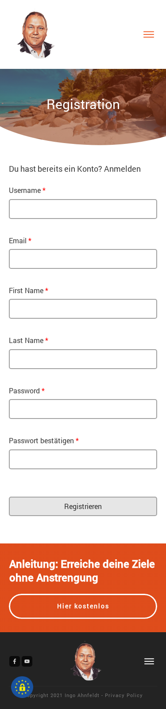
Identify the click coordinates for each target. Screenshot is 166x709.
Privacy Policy (124, 695)
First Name (28, 290)
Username (27, 190)
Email (20, 240)
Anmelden (122, 168)
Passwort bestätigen (44, 440)
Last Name (28, 340)
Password (27, 390)
